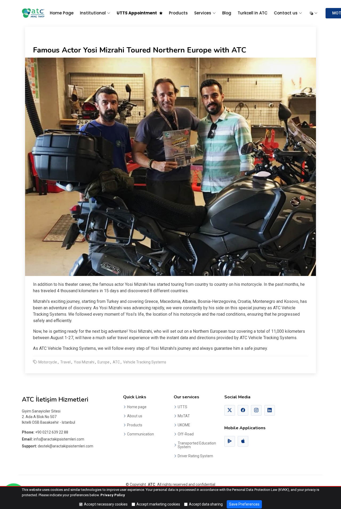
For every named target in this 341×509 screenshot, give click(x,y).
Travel (65, 362)
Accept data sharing (206, 504)
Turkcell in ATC (252, 13)
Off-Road (186, 434)
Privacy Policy (112, 495)
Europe (103, 362)
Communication (140, 434)
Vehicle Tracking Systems (144, 362)
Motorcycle (47, 362)
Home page (137, 407)
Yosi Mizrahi (84, 362)
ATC (116, 362)
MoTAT (184, 416)
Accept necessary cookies (106, 504)
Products (178, 13)
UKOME (184, 425)
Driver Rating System (195, 456)
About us (134, 416)
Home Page (62, 13)
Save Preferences (244, 504)
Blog (226, 13)
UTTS (182, 407)
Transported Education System (197, 445)
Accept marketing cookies (158, 504)
